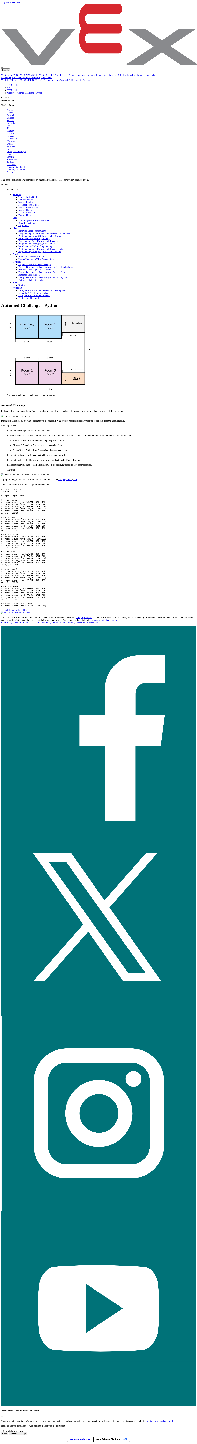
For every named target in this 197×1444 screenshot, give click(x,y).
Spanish (10, 120)
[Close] (2, 1416)
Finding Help (24, 215)
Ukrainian (11, 164)
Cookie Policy (44, 622)
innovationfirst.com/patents (106, 620)
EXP (36, 80)
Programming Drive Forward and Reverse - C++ (40, 241)
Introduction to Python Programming (35, 246)
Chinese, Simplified (16, 167)
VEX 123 (5, 75)
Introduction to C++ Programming (34, 238)
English (10, 118)
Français (11, 123)
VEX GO (15, 75)
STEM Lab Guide (26, 199)
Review (22, 285)
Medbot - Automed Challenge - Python (24, 93)
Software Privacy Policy (64, 622)
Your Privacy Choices (108, 1439)
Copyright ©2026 (84, 617)
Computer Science (95, 75)
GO (24, 80)
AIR (71, 80)
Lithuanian (12, 138)
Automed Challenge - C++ (30, 275)
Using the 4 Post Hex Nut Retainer (34, 293)
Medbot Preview (26, 202)
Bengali (10, 112)
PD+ (134, 75)
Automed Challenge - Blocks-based (34, 269)
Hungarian (12, 141)
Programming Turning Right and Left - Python (39, 251)
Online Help (149, 75)
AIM (28, 80)
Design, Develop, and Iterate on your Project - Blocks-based (45, 267)
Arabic (10, 110)
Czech (10, 172)
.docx (69, 479)
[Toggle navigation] (2, 67)
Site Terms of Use (28, 622)
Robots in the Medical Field (31, 256)
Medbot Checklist (26, 210)
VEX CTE (63, 75)
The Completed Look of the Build (33, 220)
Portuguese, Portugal (16, 151)
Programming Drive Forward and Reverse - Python (41, 249)
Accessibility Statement (87, 622)
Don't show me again (14, 1431)
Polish (10, 149)
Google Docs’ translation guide (160, 1421)
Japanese (11, 146)
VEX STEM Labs (123, 75)
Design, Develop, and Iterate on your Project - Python (42, 277)
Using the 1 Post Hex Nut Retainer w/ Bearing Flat (41, 290)
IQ (32, 80)
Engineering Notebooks (29, 298)
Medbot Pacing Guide (28, 205)
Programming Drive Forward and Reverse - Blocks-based (44, 233)
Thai (9, 128)
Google (61, 479)
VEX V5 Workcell (77, 75)
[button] (98, 820)
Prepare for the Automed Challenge (34, 264)
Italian (10, 125)
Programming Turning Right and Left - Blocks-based (42, 236)
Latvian (10, 136)
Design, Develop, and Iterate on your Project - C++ (41, 272)
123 (20, 80)
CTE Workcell (49, 80)
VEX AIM (25, 75)
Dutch (10, 144)
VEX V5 (53, 75)
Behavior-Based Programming (32, 231)
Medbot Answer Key (28, 212)
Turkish (10, 162)
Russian (10, 154)
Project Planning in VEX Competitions (36, 259)
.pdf (75, 479)
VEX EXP (44, 75)
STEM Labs (12, 85)
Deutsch (10, 115)
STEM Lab (12, 90)
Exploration (23, 225)
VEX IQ (35, 75)
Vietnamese (12, 159)
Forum (140, 75)
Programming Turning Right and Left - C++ (38, 243)
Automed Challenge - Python (31, 280)
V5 (40, 80)
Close (4, 1434)
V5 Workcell (62, 80)
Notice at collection (80, 1439)
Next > (26, 610)
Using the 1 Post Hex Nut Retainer (34, 295)
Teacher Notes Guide (28, 197)
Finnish (10, 157)
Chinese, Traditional (16, 169)
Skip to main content (10, 2)
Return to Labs (15, 610)
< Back (4, 610)
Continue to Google (18, 1434)
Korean (10, 133)
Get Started (109, 75)
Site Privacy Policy (9, 622)
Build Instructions (26, 223)
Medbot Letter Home (28, 207)
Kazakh (10, 131)
